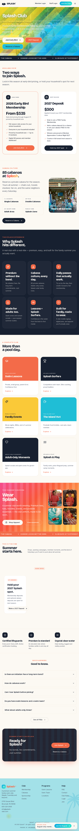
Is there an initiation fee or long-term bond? (24, 674)
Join (63, 802)
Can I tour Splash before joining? (19, 692)
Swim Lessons (47, 790)
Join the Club (66, 3)
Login (64, 799)
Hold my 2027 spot (57, 148)
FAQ (63, 790)
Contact (64, 793)
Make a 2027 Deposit (16, 608)
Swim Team (46, 793)
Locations (45, 796)
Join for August (61, 826)
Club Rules (65, 796)
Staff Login (53, 3)
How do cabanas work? (15, 683)
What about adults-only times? (18, 710)
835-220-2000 (7, 807)
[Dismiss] (74, 826)
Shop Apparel (14, 522)
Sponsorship (26, 796)
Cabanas (25, 793)
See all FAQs (37, 720)
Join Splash (58, 745)
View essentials (33, 522)
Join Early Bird (11, 40)
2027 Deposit (33, 40)
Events (24, 799)
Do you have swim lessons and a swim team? (25, 701)
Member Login (40, 3)
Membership (26, 790)
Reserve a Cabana (13, 46)
